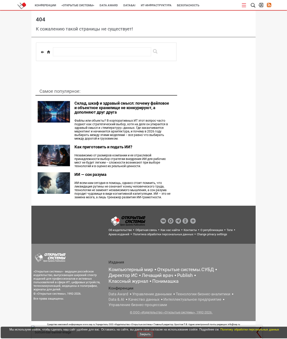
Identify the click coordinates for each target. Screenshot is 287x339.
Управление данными (152, 294)
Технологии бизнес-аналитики (203, 294)
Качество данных (143, 299)
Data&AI (129, 5)
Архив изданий (119, 234)
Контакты (190, 230)
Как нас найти (170, 230)
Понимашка (165, 281)
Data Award (118, 294)
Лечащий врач (157, 275)
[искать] (155, 51)
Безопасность (188, 5)
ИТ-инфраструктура (156, 5)
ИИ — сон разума (90, 174)
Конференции (45, 5)
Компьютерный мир (131, 269)
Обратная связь (146, 230)
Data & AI (116, 299)
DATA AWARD (109, 5)
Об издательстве (120, 230)
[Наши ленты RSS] (269, 5)
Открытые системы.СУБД (185, 269)
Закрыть (145, 334)
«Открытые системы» (77, 5)
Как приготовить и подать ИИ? (103, 147)
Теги (230, 230)
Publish (185, 275)
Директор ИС (123, 275)
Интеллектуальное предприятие (192, 299)
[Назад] (42, 52)
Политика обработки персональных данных (163, 234)
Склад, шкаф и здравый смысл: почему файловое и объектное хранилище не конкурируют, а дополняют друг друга (121, 107)
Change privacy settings (212, 234)
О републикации (211, 230)
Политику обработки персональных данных (249, 329)
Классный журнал (128, 281)
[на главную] (48, 52)
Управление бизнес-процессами (138, 304)
